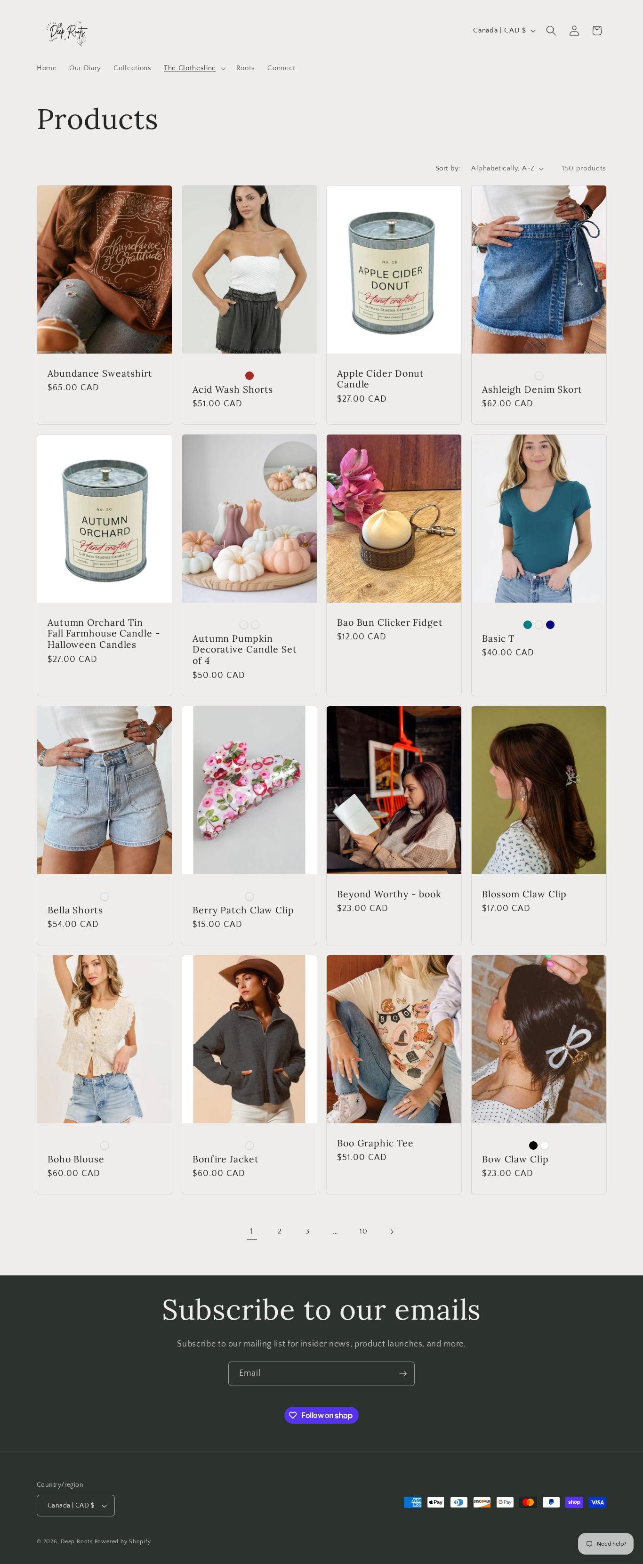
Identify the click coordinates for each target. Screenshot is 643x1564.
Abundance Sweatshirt (100, 373)
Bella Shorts (75, 909)
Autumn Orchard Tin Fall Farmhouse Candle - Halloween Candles (104, 633)
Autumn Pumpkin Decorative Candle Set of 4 (245, 649)
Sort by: (448, 168)
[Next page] (391, 1231)
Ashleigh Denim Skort (532, 389)
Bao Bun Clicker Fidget (390, 622)
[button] (194, 68)
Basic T (498, 638)
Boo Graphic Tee (375, 1143)
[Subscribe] (403, 1374)
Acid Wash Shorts (233, 389)
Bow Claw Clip (515, 1159)
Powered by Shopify (123, 1542)
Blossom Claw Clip (524, 893)
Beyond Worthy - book (389, 893)
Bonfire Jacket (226, 1159)
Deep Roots (77, 1542)
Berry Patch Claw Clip (243, 909)
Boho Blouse (76, 1159)
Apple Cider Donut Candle (380, 378)
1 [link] (251, 1231)
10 (363, 1231)
